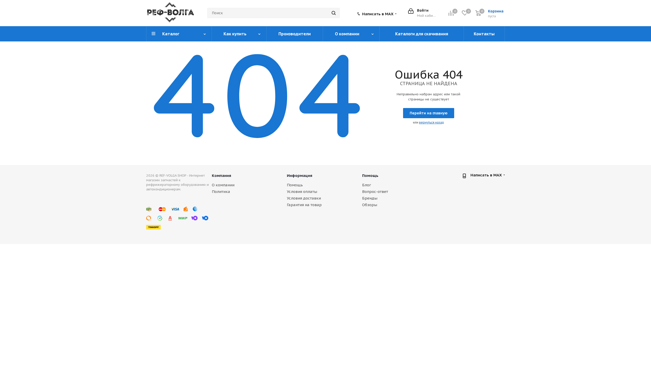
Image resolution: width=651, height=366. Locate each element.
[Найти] (334, 13)
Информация (299, 175)
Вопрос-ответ (375, 191)
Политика (221, 191)
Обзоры (369, 204)
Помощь (295, 184)
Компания (221, 175)
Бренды (369, 198)
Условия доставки (304, 198)
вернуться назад (431, 122)
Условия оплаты (302, 191)
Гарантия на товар (304, 204)
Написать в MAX (377, 14)
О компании (223, 184)
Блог (366, 184)
